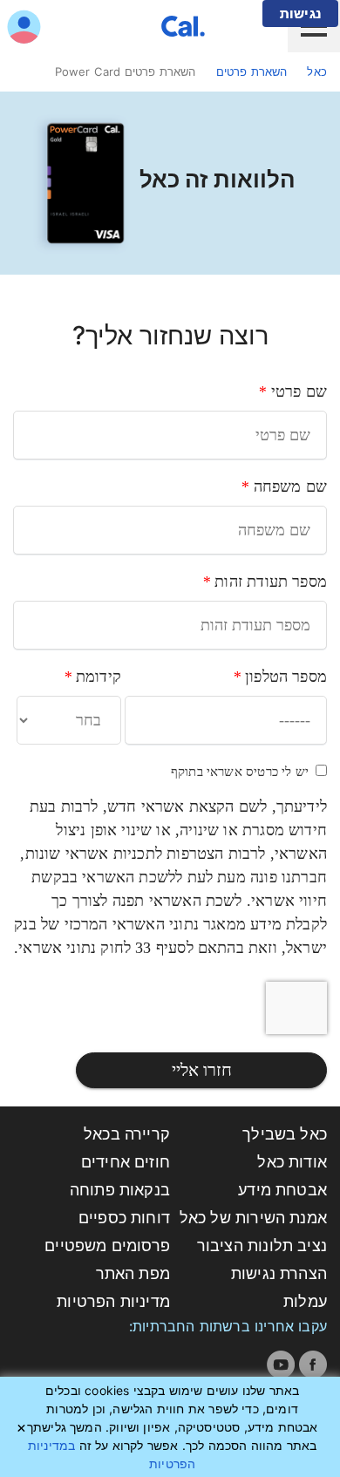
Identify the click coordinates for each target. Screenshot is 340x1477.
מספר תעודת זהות (264, 581)
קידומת (92, 676)
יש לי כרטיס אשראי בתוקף (240, 772)
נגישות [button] (300, 13)
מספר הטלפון (280, 676)
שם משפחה (284, 486)
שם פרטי (292, 391)
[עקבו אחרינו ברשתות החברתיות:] (313, 1364)
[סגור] (21, 1428)
